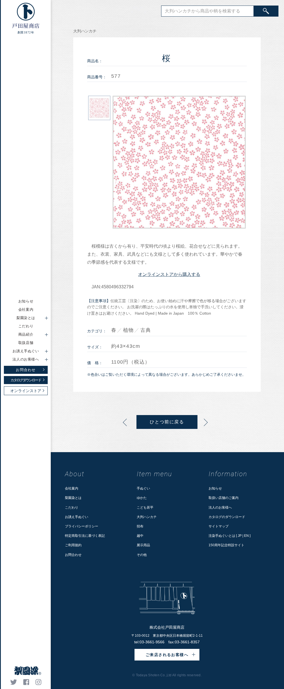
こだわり (26, 326)
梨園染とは (73, 498)
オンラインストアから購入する (169, 274)
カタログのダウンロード (227, 517)
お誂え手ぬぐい (76, 517)
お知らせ (26, 301)
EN (246, 536)
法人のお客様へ (220, 507)
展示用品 (143, 545)
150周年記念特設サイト (226, 545)
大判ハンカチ (147, 517)
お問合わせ (73, 555)
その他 (142, 555)
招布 (140, 526)
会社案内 (26, 309)
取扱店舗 (26, 343)
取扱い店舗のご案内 (224, 498)
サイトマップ (219, 526)
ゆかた (142, 498)
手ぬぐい (143, 488)
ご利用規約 (73, 545)
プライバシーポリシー (81, 526)
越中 (140, 536)
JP (240, 536)
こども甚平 (145, 507)
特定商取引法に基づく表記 (85, 536)
